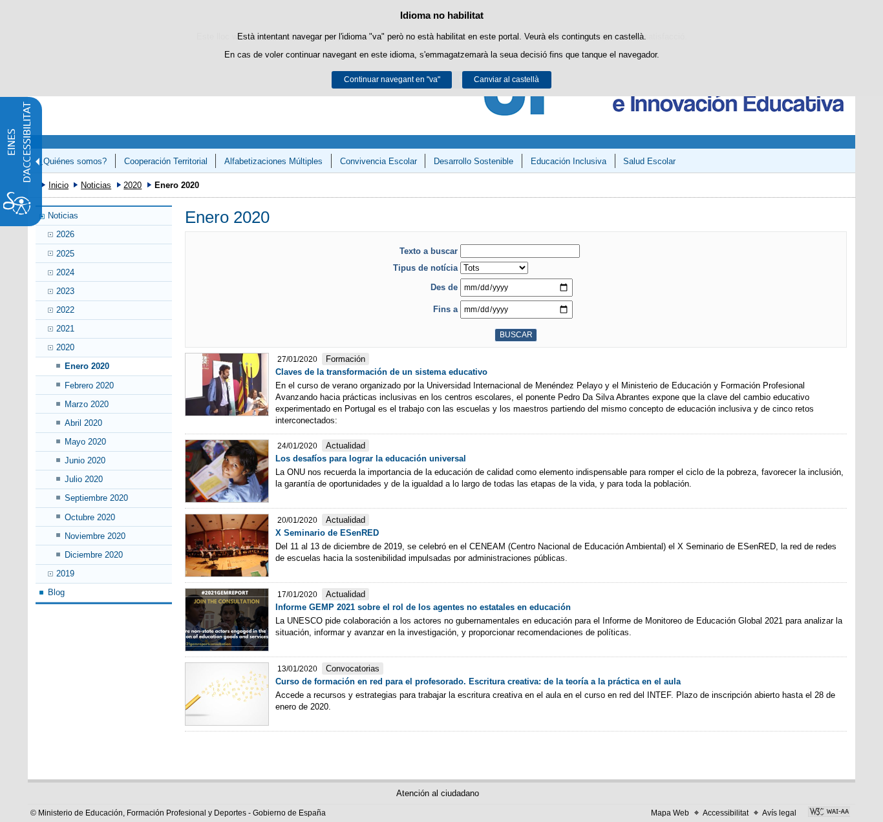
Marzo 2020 (87, 404)
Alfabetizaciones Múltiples (273, 161)
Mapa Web (670, 812)
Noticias (96, 185)
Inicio (58, 185)
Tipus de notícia (425, 268)
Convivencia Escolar (378, 161)
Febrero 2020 (89, 385)
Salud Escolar (649, 161)
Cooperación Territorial (165, 161)
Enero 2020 (87, 366)
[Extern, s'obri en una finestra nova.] (829, 812)
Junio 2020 (85, 460)
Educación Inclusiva (568, 161)
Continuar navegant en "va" (392, 79)
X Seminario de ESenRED (327, 533)
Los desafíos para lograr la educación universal (370, 458)
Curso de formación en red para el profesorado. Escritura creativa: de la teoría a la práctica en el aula (478, 681)
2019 (65, 573)
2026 (65, 234)
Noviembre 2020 (95, 536)
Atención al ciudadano (437, 793)
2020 (132, 185)
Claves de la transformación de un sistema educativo (381, 372)
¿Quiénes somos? (72, 161)
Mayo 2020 (85, 442)
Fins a (445, 309)
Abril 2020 (83, 423)
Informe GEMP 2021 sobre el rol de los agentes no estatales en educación (423, 607)
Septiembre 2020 (96, 498)
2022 (65, 310)
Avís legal (779, 812)
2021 (65, 328)
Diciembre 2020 (94, 555)
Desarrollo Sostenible (473, 161)
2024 (65, 272)
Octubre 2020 (90, 517)
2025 (65, 253)
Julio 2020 (84, 479)
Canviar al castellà (506, 79)
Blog (56, 592)
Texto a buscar (428, 251)
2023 (65, 291)
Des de (444, 287)
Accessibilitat (726, 812)
